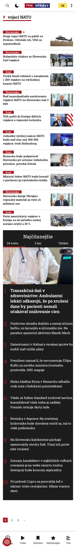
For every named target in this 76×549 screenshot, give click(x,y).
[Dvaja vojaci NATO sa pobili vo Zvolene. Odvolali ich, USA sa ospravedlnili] (61, 40)
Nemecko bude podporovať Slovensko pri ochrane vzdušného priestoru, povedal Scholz (25, 160)
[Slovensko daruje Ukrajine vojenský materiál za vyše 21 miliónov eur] (61, 200)
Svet (8, 71)
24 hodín (12, 243)
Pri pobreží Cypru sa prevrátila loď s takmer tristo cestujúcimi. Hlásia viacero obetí (40, 486)
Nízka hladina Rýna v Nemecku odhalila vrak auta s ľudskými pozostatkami (40, 383)
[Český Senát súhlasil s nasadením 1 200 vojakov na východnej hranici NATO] (61, 80)
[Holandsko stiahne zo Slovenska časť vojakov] (61, 60)
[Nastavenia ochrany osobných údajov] (7, 542)
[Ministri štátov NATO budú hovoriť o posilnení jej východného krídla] (61, 180)
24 (62, 5)
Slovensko (12, 32)
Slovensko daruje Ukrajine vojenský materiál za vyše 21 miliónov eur (22, 199)
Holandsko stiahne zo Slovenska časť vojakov (24, 58)
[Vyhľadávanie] (7, 5)
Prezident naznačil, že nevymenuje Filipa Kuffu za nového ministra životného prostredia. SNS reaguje (40, 365)
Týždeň (63, 243)
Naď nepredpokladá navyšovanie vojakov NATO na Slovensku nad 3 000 (26, 100)
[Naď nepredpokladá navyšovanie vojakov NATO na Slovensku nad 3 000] (61, 100)
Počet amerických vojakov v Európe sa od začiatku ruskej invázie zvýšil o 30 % (22, 220)
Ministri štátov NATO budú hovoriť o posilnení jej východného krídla (26, 178)
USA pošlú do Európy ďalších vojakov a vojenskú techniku (22, 118)
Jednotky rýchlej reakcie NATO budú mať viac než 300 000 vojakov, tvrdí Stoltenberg (23, 139)
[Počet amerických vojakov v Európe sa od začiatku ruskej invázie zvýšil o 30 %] (61, 220)
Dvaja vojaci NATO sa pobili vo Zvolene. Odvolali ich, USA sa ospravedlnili (23, 40)
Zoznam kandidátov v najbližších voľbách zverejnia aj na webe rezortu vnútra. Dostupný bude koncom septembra (41, 465)
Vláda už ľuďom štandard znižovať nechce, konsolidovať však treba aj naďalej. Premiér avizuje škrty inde (41, 402)
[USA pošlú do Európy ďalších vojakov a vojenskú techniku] (61, 120)
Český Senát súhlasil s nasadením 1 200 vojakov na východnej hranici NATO (26, 79)
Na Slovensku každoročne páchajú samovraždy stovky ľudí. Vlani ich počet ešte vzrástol (39, 444)
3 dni (38, 243)
